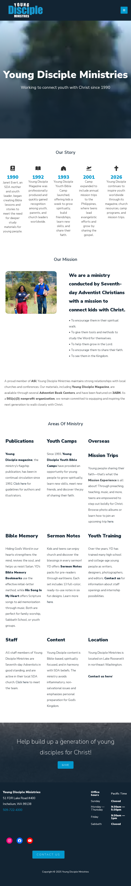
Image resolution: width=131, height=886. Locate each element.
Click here (19, 484)
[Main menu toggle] (124, 10)
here (110, 521)
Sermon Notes (71, 566)
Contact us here (100, 676)
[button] (66, 765)
